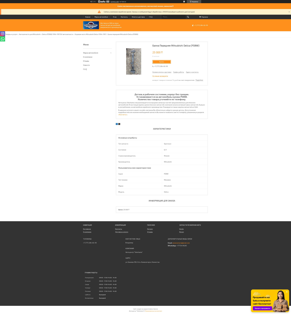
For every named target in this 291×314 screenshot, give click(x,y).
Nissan (181, 232)
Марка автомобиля (101, 17)
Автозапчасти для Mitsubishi (29, 34)
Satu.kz (155, 309)
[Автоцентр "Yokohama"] (91, 29)
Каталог (150, 229)
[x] (119, 124)
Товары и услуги (11, 34)
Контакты (124, 17)
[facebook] (117, 124)
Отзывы (86, 61)
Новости (86, 65)
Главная (87, 17)
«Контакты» (122, 114)
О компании (87, 57)
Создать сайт (114, 1)
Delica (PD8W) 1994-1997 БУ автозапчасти (57, 34)
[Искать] (188, 17)
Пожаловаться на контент (153, 311)
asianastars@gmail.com (181, 243)
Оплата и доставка (138, 17)
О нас (115, 17)
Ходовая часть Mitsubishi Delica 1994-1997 (90, 34)
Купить (161, 62)
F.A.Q (150, 17)
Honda (181, 229)
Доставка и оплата (121, 232)
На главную (87, 229)
